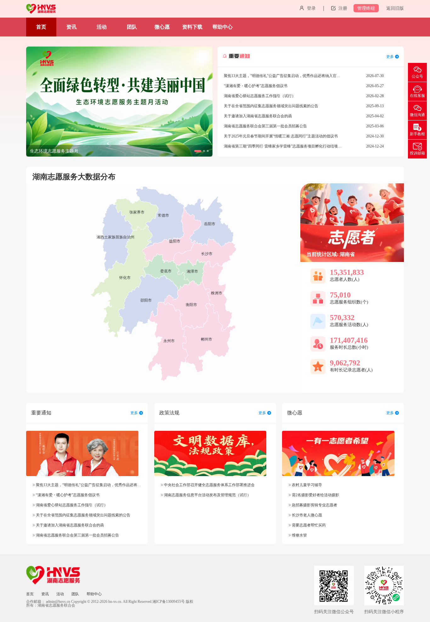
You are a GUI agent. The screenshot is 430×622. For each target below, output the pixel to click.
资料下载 (192, 27)
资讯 (71, 27)
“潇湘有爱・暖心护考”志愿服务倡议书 (67, 495)
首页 (41, 27)
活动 (102, 27)
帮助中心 (222, 27)
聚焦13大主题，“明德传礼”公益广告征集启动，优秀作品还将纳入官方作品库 (99, 485)
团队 (132, 27)
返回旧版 (395, 8)
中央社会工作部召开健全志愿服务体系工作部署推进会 (209, 485)
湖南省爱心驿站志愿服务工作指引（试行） (71, 505)
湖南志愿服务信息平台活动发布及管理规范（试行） (207, 495)
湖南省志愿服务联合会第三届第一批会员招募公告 (77, 535)
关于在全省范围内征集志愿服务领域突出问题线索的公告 (82, 515)
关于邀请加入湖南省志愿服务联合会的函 (69, 525)
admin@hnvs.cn (58, 601)
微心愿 (162, 27)
